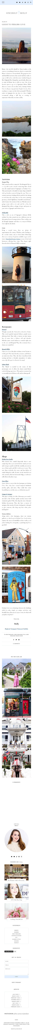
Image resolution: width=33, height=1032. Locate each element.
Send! (16, 976)
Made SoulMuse (16, 1029)
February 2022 (16, 1006)
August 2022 (16, 1001)
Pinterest (20, 629)
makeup (16, 942)
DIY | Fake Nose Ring (16, 900)
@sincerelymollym (23, 1014)
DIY (16, 937)
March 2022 (16, 1005)
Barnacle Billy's (6, 349)
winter (16, 941)
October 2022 (16, 999)
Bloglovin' (7, 629)
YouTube (25, 629)
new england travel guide (19, 635)
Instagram (13, 629)
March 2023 (16, 996)
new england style (20, 634)
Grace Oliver (5, 481)
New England (10, 634)
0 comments (16, 643)
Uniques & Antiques (7, 494)
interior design (16, 935)
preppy (16, 930)
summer (16, 932)
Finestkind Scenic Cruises (13, 239)
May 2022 (16, 1003)
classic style (16, 939)
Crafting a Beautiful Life (16, 919)
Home (16, 1019)
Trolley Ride (5, 213)
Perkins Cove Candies (7, 459)
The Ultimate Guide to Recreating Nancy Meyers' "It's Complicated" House (17, 880)
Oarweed (4, 329)
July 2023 (16, 994)
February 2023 (16, 997)
